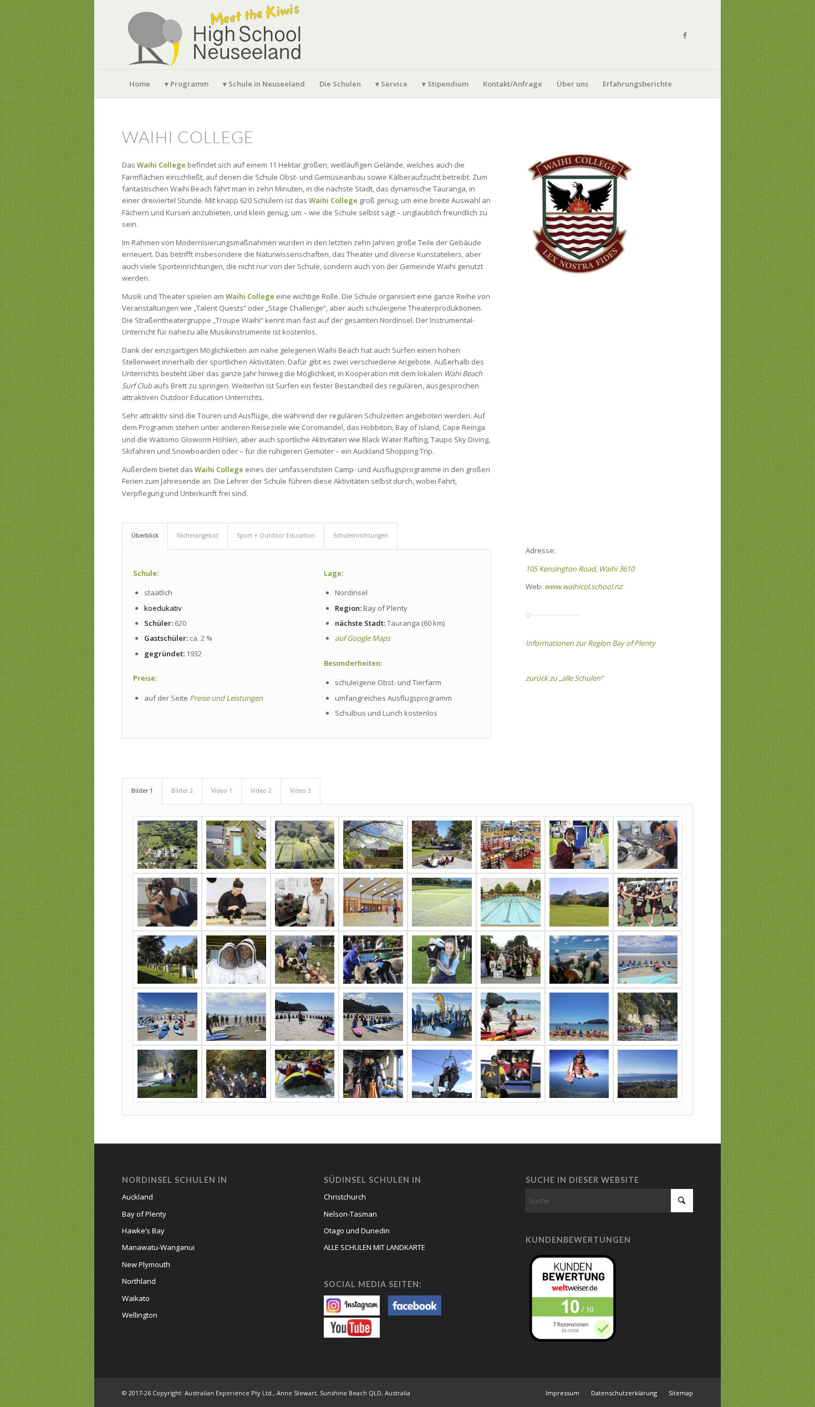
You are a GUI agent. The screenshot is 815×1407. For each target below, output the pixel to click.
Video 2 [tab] (261, 790)
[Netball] (647, 901)
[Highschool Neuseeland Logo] (216, 34)
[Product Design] (647, 844)
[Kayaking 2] (579, 1016)
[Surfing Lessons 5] (373, 1016)
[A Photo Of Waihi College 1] (373, 844)
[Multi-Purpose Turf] (441, 901)
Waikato (136, 1298)
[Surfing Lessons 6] (441, 1016)
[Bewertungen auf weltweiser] (575, 1297)
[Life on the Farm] (305, 959)
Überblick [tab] (145, 535)
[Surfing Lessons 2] (167, 1016)
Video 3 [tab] (300, 790)
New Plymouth (146, 1264)
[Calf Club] (441, 959)
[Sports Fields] (579, 901)
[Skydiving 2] (579, 1073)
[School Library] (510, 844)
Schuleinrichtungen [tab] (360, 535)
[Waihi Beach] (647, 1073)
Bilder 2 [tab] (182, 790)
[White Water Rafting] (305, 1073)
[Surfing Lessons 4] (305, 1016)
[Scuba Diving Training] (373, 1073)
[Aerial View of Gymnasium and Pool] (236, 844)
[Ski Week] (441, 1073)
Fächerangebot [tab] (197, 535)
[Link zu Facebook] (684, 35)
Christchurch (345, 1197)
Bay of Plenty (144, 1214)
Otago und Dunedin (357, 1231)
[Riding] (579, 959)
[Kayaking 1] (510, 1016)
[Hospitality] (236, 901)
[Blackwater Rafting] (236, 1073)
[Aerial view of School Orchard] (305, 844)
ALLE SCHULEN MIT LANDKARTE (374, 1247)
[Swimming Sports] (510, 901)
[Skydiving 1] (510, 1073)
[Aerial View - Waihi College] (167, 844)
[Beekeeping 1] (167, 959)
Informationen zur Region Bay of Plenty (590, 643)
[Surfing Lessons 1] (647, 959)
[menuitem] (139, 84)
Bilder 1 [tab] (142, 790)
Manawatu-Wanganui (158, 1247)
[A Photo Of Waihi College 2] (441, 844)
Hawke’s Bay (143, 1231)
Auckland (137, 1197)
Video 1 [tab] (221, 790)
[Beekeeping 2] (236, 959)
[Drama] (510, 959)
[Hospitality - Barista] (305, 901)
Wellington (139, 1315)
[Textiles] (579, 844)
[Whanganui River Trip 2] (167, 1073)
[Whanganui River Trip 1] (647, 1016)
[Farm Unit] (373, 959)
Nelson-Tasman (350, 1214)
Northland (139, 1281)
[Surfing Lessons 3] (236, 1016)
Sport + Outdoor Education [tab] (276, 535)
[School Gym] (373, 901)
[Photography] (167, 901)
